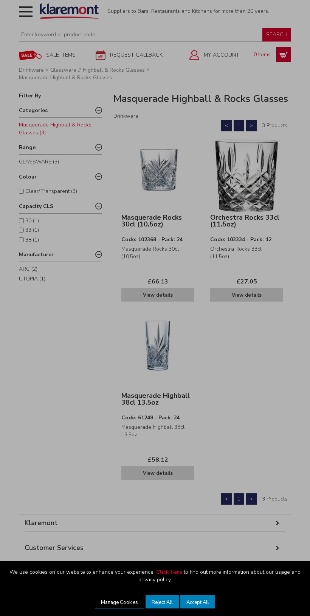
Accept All (197, 602)
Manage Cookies (119, 602)
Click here (169, 572)
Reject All (162, 602)
